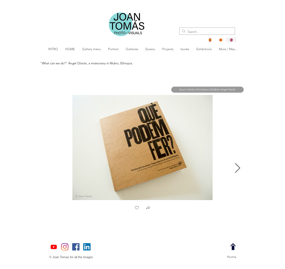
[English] (231, 39)
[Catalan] (220, 39)
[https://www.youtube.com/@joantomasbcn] (53, 246)
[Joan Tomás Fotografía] (75, 246)
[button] (113, 49)
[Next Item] (237, 168)
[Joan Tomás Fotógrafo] (87, 246)
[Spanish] (210, 39)
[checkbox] (136, 208)
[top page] (233, 247)
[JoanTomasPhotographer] (64, 246)
